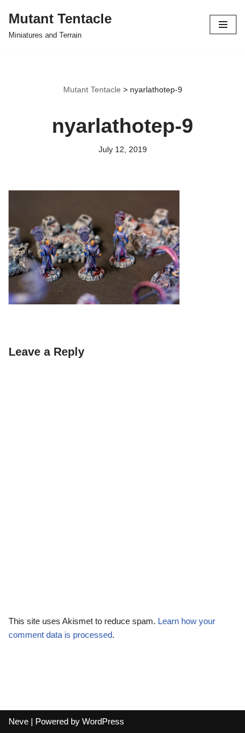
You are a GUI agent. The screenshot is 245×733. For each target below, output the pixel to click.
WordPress (103, 721)
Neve (18, 721)
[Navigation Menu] (223, 24)
